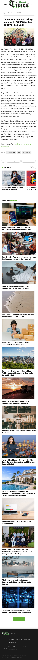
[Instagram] (11, 633)
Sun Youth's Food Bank (29, 161)
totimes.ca (27, 144)
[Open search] (31, 4)
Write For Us (12, 642)
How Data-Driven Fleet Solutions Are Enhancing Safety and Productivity (16, 402)
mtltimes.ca (18, 144)
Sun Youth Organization (13, 161)
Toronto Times (24, 647)
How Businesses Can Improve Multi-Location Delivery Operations (15, 344)
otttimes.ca (5, 146)
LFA (3, 161)
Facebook (12, 152)
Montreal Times (13, 647)
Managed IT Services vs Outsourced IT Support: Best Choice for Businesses (16, 611)
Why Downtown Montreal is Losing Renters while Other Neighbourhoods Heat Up (16, 582)
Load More (19, 619)
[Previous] (31, 167)
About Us (11, 639)
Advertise (27, 639)
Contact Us (19, 639)
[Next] (34, 167)
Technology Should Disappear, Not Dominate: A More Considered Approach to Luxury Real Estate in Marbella (18, 493)
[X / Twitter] (17, 633)
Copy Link (27, 152)
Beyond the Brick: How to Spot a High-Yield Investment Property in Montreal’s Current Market (17, 373)
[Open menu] (35, 4)
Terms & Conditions (16, 657)
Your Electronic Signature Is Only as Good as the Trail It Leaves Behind (18, 315)
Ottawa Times (12, 650)
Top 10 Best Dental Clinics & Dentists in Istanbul (12, 189)
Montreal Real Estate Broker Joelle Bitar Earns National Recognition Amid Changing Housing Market (18, 462)
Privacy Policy (5, 657)
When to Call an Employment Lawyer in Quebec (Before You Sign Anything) (17, 287)
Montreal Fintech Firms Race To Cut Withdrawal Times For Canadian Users (16, 229)
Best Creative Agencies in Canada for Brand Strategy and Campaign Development (19, 258)
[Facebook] (14, 633)
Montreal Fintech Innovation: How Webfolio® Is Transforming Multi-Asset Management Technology (17, 552)
